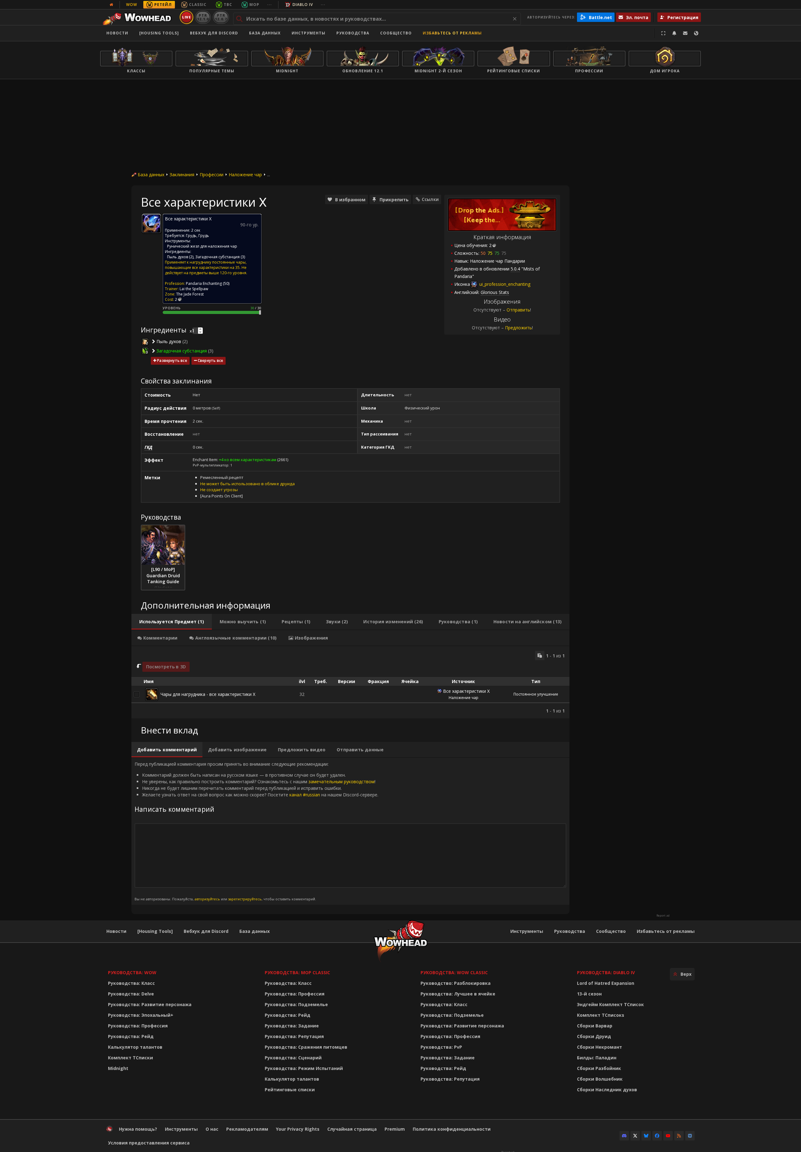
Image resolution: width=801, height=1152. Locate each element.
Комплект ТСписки (130, 1058)
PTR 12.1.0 (203, 17)
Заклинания (182, 174)
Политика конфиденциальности (452, 1129)
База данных (265, 33)
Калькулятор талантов (135, 1047)
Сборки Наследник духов (607, 1090)
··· (269, 4)
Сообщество (396, 33)
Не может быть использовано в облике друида (247, 483)
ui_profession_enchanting (504, 284)
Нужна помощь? (138, 1129)
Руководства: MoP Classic (297, 972)
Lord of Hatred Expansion (605, 983)
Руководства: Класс (131, 983)
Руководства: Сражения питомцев (306, 1047)
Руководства (352, 33)
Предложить (518, 328)
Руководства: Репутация (294, 1036)
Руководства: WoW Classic (454, 972)
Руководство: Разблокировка (456, 983)
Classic (198, 4)
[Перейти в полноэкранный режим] (663, 33)
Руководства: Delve (131, 994)
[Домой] (138, 17)
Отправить (518, 310)
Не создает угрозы (219, 489)
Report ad (663, 915)
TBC (228, 4)
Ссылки (430, 199)
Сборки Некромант (599, 1047)
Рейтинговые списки (290, 1090)
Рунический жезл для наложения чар (202, 246)
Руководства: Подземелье (296, 1004)
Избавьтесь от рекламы (452, 33)
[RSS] (679, 1135)
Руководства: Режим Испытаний (304, 1068)
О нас (212, 1129)
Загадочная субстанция (217, 257)
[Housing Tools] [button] (159, 33)
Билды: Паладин (596, 1058)
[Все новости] (111, 4)
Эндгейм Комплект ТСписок (610, 1004)
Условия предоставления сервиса (149, 1143)
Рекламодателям (247, 1129)
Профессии (211, 174)
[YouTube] (668, 1135)
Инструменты (526, 931)
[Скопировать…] (539, 655)
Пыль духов (177, 257)
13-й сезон (589, 994)
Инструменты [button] (308, 33)
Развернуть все (172, 360)
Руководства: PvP (441, 1047)
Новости (117, 33)
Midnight (118, 1068)
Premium (395, 1129)
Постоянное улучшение (535, 694)
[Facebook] (657, 1135)
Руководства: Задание (292, 1026)
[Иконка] (151, 223)
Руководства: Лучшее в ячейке (458, 994)
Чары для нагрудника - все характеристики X (208, 694)
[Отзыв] (685, 33)
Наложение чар (245, 174)
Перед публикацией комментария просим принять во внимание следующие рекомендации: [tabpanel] (256, 831)
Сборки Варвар (594, 1026)
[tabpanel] (350, 682)
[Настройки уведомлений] (674, 33)
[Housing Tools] (155, 931)
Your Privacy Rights (297, 1129)
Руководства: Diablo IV (606, 972)
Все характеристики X (466, 691)
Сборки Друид (594, 1036)
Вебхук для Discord (214, 33)
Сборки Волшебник (600, 1079)
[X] (635, 1135)
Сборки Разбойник (599, 1068)
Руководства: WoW (132, 972)
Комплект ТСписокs (600, 1015)
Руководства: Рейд (131, 1036)
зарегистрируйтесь (245, 899)
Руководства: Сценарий (293, 1058)
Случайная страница (352, 1129)
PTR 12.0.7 (221, 17)
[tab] (171, 622)
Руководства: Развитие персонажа (149, 1004)
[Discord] (624, 1135)
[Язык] (696, 33)
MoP (254, 4)
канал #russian (304, 795)
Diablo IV (303, 4)
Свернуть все (210, 360)
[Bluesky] (646, 1135)
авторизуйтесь (207, 899)
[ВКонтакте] (690, 1135)
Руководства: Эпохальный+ (140, 1015)
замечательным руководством (342, 781)
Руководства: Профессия (138, 1026)
